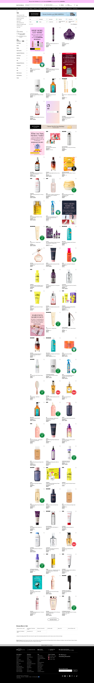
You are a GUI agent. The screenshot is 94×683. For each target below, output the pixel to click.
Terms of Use (22, 676)
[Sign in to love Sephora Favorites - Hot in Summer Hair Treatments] (60, 132)
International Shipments (41, 662)
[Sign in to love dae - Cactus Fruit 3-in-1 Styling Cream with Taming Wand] (76, 79)
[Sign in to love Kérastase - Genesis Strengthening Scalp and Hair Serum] (44, 101)
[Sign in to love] (44, 53)
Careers (17, 658)
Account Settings (29, 662)
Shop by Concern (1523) (20, 15)
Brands (58, 8)
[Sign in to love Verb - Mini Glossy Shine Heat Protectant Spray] (44, 359)
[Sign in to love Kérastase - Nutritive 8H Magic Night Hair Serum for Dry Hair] (60, 157)
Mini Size (53, 8)
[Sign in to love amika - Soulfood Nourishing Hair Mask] (76, 338)
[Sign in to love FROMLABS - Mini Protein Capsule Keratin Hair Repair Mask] (44, 291)
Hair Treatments (41, 640)
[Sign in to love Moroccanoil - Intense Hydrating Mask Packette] (44, 576)
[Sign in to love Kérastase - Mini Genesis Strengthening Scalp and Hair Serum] (60, 291)
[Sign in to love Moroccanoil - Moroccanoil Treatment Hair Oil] (44, 402)
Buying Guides (40, 663)
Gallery (28, 658)
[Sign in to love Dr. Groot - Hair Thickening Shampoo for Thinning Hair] (60, 269)
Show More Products (53, 619)
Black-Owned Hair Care (29, 641)
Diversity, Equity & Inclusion (20, 667)
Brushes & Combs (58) (20, 18)
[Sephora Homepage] (20, 5)
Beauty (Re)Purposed (19, 670)
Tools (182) (18, 27)
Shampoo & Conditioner (60, 640)
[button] (21, 41)
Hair (44, 8)
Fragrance (40, 8)
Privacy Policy (18, 676)
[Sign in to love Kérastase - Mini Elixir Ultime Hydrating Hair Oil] (76, 533)
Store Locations (40, 667)
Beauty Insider (29, 655)
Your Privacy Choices (35, 676)
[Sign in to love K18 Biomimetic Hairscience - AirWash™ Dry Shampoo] (76, 446)
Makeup (31, 8)
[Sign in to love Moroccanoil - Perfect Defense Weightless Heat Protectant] (60, 338)
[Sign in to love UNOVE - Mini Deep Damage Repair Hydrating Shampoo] (44, 468)
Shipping (39, 659)
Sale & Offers (75, 8)
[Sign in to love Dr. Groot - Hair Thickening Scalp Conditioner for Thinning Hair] (44, 511)
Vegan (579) (19, 21)
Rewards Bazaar (29, 667)
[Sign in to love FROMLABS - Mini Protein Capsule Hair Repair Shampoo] (76, 468)
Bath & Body (49, 8)
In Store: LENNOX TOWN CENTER (22, 34)
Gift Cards (70, 8)
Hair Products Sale (22, 641)
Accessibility (39, 670)
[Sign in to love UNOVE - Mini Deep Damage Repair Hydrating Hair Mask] (60, 424)
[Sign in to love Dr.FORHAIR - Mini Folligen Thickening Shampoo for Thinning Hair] (76, 511)
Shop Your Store (29, 670)
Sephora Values (18, 659)
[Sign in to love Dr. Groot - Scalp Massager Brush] (76, 28)
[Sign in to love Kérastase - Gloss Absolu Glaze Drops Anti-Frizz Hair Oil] (44, 248)
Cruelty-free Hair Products (37, 641)
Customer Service (40, 655)
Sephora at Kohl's (40, 666)
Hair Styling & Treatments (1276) (22, 16)
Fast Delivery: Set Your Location (23, 37)
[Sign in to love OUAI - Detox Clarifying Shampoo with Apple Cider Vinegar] (44, 446)
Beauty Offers (29, 666)
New (17, 8)
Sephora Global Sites (19, 666)
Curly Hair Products (36, 640)
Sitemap (30, 676)
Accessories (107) (19, 25)
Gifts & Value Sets (64, 8)
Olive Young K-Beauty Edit (24, 8)
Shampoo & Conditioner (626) (21, 24)
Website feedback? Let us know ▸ (47, 645)
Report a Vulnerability (19, 671)
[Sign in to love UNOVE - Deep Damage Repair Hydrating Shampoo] (76, 402)
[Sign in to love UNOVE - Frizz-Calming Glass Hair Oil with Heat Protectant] (60, 489)
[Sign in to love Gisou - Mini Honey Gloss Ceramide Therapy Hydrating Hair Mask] (76, 179)
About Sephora (18, 655)
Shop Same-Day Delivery (30, 671)
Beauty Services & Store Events (31, 663)
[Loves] (74, 5)
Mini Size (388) (19, 19)
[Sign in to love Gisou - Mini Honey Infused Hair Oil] (76, 381)
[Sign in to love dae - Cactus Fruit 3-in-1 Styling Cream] (44, 226)
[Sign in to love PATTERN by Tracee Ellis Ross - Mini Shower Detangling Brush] (76, 576)
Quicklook (53, 40)
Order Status (28, 659)
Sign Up (75, 670)
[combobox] (33, 5)
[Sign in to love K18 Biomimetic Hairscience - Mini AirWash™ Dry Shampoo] (44, 554)
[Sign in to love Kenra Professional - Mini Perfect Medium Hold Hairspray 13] (60, 511)
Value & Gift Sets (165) (20, 22)
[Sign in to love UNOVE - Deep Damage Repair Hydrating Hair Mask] (60, 248)
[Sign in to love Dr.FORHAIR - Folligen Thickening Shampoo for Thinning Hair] (44, 179)
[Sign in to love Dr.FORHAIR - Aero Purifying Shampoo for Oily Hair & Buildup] (44, 533)
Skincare (35, 8)
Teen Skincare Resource (41, 671)
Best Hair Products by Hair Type (27, 640)
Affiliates (17, 662)
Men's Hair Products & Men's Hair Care (50, 640)
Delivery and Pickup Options (41, 658)
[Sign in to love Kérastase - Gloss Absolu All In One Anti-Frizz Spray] (60, 576)
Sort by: (74, 24)
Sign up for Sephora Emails (63, 668)
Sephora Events (18, 663)
